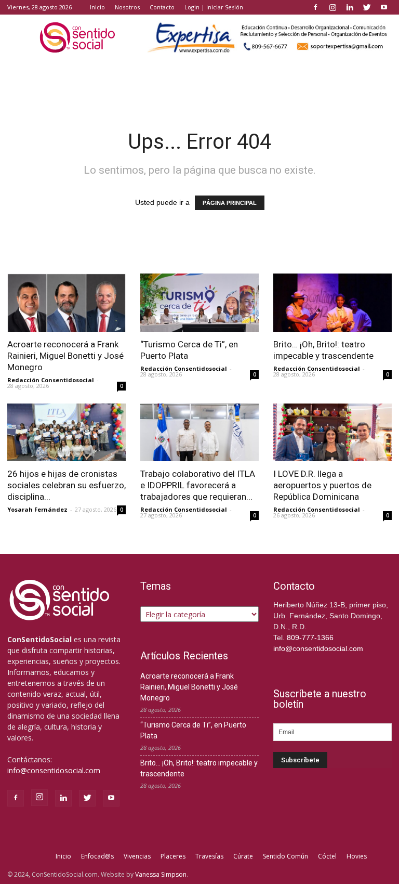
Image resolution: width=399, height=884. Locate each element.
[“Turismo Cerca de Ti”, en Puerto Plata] (199, 303)
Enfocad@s (97, 856)
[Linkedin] (349, 7)
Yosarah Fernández (37, 509)
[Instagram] (332, 7)
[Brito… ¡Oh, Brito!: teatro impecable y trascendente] (332, 303)
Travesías (209, 856)
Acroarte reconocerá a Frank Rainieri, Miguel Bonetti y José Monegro (65, 355)
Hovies (357, 856)
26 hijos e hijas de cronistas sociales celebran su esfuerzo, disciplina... (66, 485)
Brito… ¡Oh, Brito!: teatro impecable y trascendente (199, 768)
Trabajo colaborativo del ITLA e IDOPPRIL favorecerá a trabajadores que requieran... (197, 485)
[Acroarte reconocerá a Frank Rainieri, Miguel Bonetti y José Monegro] (66, 303)
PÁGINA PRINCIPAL (230, 203)
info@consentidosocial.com (53, 770)
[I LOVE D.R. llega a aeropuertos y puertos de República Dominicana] (332, 433)
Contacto (162, 7)
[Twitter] (367, 7)
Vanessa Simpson (161, 874)
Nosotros (127, 7)
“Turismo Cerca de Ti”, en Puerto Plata (193, 730)
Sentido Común (285, 856)
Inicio (97, 7)
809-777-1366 (310, 637)
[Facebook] (315, 7)
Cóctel (327, 856)
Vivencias (137, 856)
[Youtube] (384, 7)
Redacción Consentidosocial (50, 380)
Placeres (173, 856)
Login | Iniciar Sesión (213, 7)
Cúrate (243, 856)
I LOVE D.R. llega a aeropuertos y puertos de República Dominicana (322, 485)
